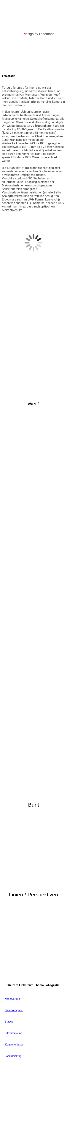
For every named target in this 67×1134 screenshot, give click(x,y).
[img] (33, 10)
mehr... (6, 767)
